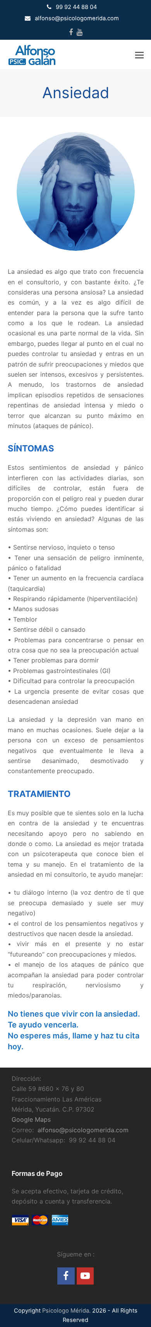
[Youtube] (79, 32)
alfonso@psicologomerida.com (83, 1130)
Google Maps (31, 1119)
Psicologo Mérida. (66, 1310)
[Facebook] (71, 32)
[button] (139, 55)
